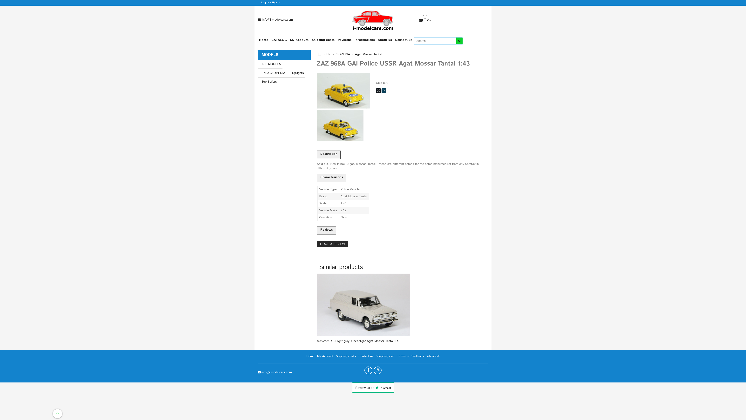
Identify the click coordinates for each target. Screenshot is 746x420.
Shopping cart (385, 356)
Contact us (403, 40)
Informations (365, 40)
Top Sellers (269, 82)
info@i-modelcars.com (277, 20)
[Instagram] (378, 370)
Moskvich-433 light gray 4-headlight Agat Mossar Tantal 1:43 (358, 341)
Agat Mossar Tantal (368, 54)
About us (385, 40)
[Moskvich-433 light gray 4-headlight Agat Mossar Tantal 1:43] (363, 305)
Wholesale (433, 356)
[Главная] (320, 54)
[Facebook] (368, 370)
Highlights (297, 73)
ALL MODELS (271, 64)
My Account (299, 40)
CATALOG (279, 40)
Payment (345, 40)
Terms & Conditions (410, 356)
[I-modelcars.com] (373, 19)
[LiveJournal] (384, 90)
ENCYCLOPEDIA (338, 54)
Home (263, 40)
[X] (378, 90)
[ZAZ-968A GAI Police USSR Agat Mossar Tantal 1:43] (343, 90)
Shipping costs (323, 40)
